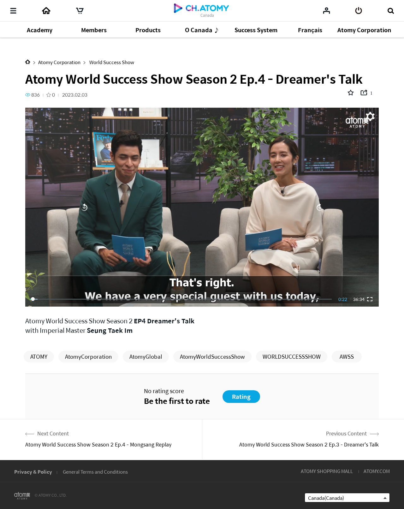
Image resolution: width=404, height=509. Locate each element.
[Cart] (80, 10)
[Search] (391, 10)
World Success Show (111, 62)
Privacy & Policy (33, 471)
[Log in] (358, 10)
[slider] (181, 299)
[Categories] (13, 10)
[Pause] (202, 207)
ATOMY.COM (377, 471)
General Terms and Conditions (95, 471)
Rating (241, 396)
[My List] (326, 10)
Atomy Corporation (59, 62)
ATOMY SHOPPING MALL (327, 471)
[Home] (46, 10)
